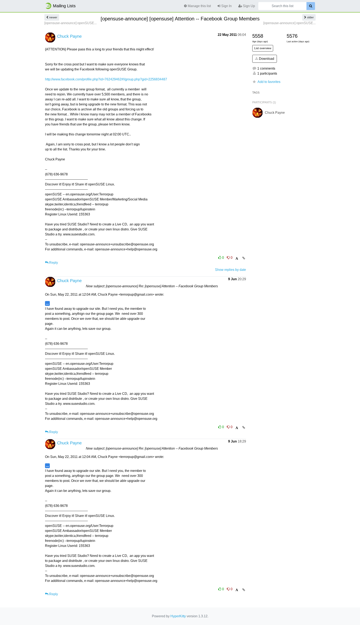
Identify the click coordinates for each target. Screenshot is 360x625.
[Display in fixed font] (237, 258)
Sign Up (248, 6)
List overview (262, 48)
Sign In (226, 6)
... (47, 303)
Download (266, 58)
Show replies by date (230, 269)
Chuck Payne (69, 36)
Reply (53, 262)
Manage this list (199, 6)
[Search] (310, 6)
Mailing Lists (64, 6)
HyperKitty (178, 616)
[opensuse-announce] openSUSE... (70, 23)
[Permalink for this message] (243, 258)
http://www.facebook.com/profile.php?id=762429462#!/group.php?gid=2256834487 (106, 79)
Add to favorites (269, 82)
